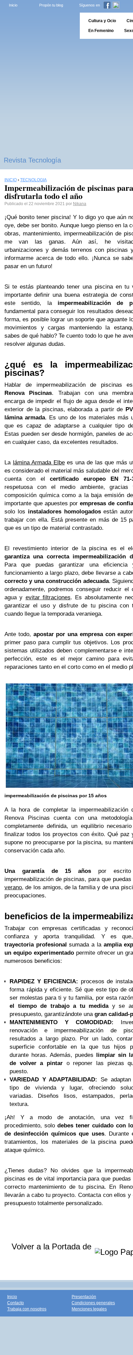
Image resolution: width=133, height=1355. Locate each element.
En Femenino (101, 30)
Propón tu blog (51, 5)
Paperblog (37, 25)
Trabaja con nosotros (26, 1309)
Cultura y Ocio (102, 20)
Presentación (84, 1296)
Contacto (15, 1302)
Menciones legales (89, 1309)
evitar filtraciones (48, 597)
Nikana (79, 203)
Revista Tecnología (32, 160)
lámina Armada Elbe (39, 462)
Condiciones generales (93, 1302)
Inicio (13, 5)
